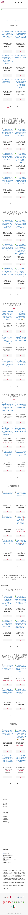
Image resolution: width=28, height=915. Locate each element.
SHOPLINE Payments (16, 913)
